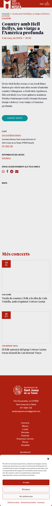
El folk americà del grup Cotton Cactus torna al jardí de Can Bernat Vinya (24, 351)
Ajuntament (25, 452)
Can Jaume (6, 295)
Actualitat (25, 445)
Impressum (41, 502)
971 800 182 (7, 146)
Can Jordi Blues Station (11, 135)
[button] (48, 459)
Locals (25, 429)
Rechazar (26, 489)
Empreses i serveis (25, 439)
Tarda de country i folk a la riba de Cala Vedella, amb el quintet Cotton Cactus (24, 300)
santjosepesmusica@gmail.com (26, 411)
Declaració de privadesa (28, 502)
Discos (25, 442)
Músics (25, 426)
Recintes (25, 432)
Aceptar (26, 482)
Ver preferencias (26, 496)
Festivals (25, 436)
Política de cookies (13, 502)
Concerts (5, 14)
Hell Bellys (6, 158)
